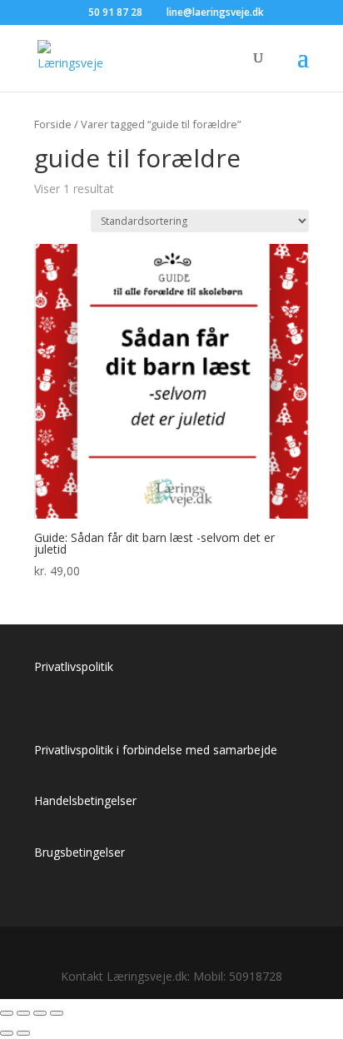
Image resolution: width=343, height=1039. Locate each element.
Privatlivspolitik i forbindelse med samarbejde (155, 750)
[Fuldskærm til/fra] (23, 1013)
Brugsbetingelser (79, 852)
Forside (53, 124)
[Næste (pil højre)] (23, 1033)
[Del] (40, 1013)
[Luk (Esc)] (56, 1013)
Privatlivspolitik (73, 666)
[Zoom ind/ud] (6, 1013)
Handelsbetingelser (85, 800)
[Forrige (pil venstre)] (6, 1033)
